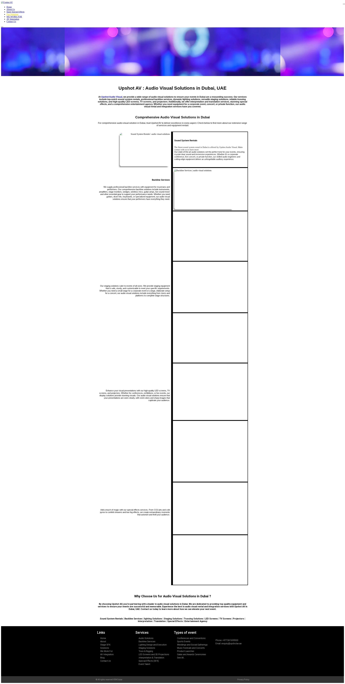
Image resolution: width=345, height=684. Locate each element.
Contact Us (11, 21)
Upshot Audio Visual (111, 97)
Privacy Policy (243, 679)
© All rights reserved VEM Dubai (109, 679)
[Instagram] (227, 633)
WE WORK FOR (14, 17)
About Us (10, 9)
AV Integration (12, 19)
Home (9, 7)
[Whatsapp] (215, 633)
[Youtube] (233, 633)
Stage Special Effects (15, 12)
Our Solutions (12, 14)
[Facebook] (221, 633)
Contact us (146, 609)
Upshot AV (117, 604)
